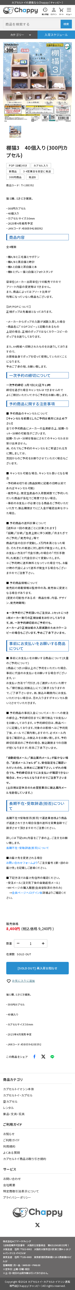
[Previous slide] (5, 79)
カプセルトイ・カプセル (18, 1095)
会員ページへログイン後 (27, 893)
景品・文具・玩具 (14, 1114)
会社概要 (9, 1185)
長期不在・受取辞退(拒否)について (27, 848)
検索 (66, 24)
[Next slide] (70, 79)
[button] (15, 132)
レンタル (8, 1108)
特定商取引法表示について (21, 1191)
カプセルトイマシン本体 (18, 1089)
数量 (9, 943)
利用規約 (9, 1146)
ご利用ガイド (11, 1140)
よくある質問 (11, 1152)
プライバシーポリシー (17, 1197)
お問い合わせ (12, 1179)
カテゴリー (17, 35)
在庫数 (10, 954)
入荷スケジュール (56, 35)
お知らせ (9, 1134)
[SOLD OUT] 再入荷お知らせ (37, 968)
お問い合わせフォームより (22, 863)
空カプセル (10, 1101)
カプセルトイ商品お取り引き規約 (24, 1159)
